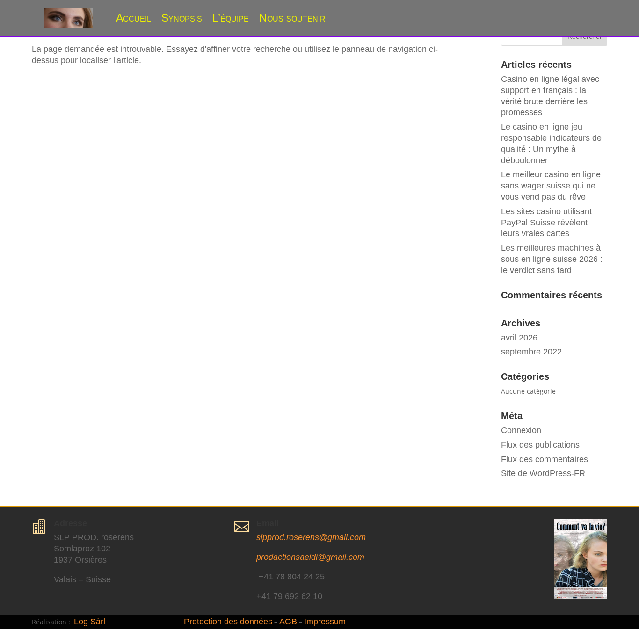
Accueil (133, 18)
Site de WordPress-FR (543, 473)
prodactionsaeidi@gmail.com (310, 557)
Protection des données (228, 621)
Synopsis (181, 18)
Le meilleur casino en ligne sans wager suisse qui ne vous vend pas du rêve (551, 186)
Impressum (325, 621)
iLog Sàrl (88, 621)
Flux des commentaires (544, 459)
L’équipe (230, 18)
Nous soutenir (292, 18)
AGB (288, 621)
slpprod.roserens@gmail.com (311, 537)
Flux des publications (540, 444)
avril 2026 (519, 337)
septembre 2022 (531, 351)
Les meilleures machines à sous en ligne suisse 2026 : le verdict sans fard (552, 259)
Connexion (521, 430)
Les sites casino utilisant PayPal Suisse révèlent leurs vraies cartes (546, 223)
